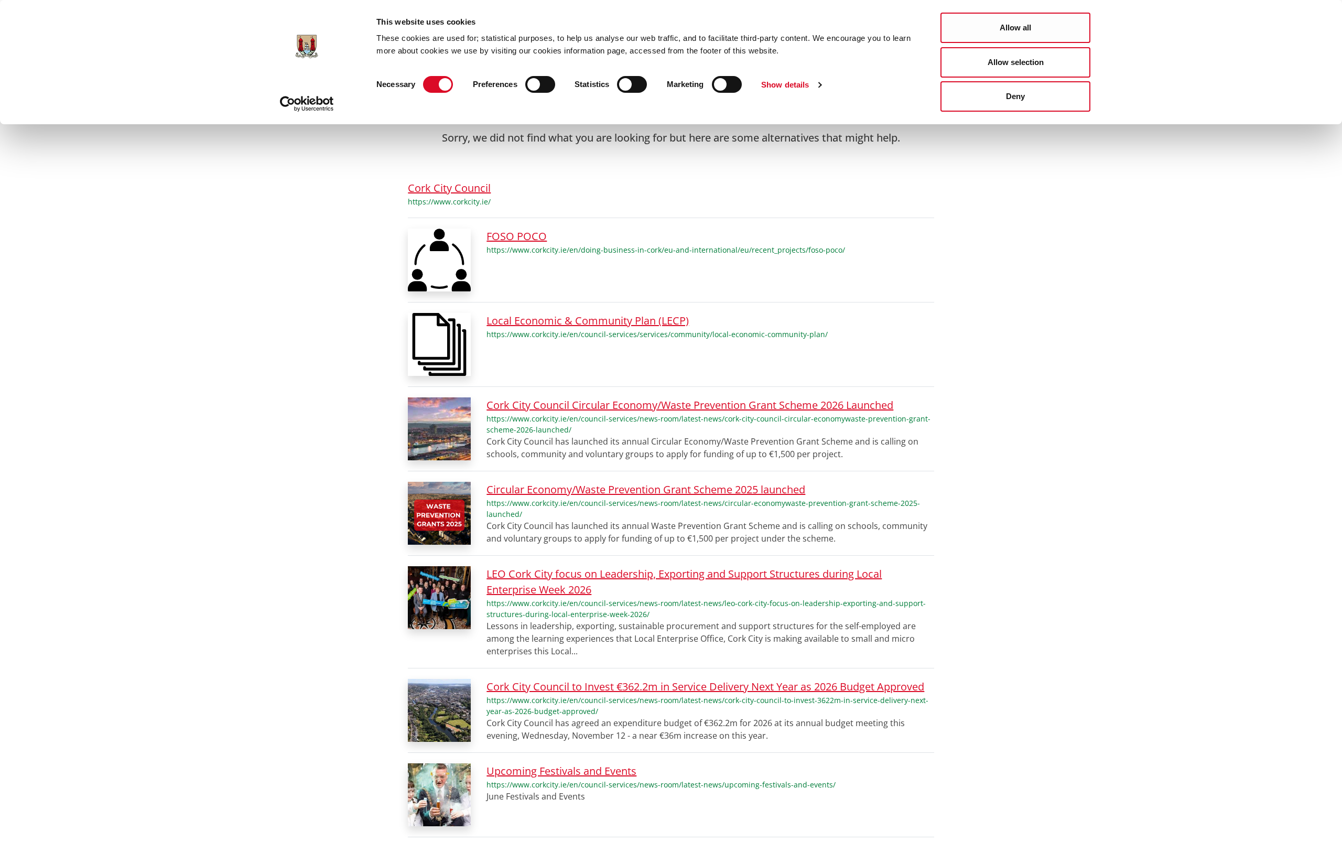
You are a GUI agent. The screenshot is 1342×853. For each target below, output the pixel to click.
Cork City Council (449, 188)
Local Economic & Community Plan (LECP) (587, 321)
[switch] (540, 84)
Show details (785, 84)
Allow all (1015, 27)
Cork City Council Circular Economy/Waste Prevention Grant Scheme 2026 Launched (689, 405)
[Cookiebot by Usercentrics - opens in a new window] (307, 104)
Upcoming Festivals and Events (561, 771)
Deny (1015, 96)
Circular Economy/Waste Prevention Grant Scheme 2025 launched (645, 489)
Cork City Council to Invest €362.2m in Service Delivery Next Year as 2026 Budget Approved (705, 686)
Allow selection (1016, 62)
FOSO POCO (516, 236)
